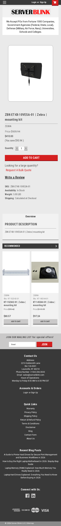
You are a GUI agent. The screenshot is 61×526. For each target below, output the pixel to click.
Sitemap (30, 523)
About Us (31, 438)
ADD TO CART (15, 321)
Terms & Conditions (30, 423)
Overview (30, 216)
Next (56, 246)
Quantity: (9, 148)
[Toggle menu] (4, 4)
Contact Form (30, 435)
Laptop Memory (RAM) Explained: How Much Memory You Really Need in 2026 (30, 469)
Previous (52, 246)
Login (34, 2)
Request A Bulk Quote (18, 170)
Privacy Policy (30, 412)
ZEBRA (6, 295)
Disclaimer (30, 427)
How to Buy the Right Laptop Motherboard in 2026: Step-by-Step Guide (30, 462)
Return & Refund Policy (30, 420)
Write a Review (15, 177)
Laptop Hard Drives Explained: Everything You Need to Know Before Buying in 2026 (30, 476)
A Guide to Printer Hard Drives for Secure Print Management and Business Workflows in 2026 (30, 456)
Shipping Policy (30, 416)
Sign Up (43, 2)
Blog (30, 431)
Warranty (31, 408)
